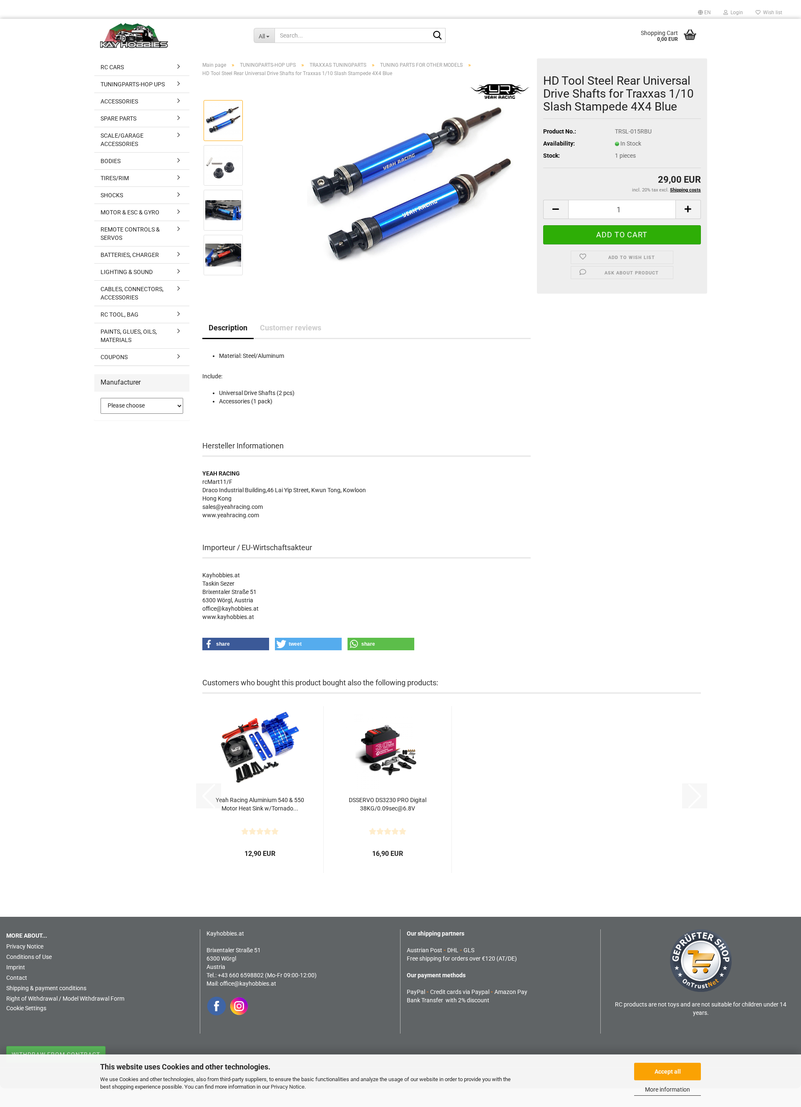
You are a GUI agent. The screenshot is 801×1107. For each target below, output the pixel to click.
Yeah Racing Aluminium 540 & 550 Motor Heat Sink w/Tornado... (260, 804)
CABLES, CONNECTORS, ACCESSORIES (132, 293)
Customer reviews (290, 327)
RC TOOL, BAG (120, 314)
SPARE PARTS (118, 118)
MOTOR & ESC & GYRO (130, 212)
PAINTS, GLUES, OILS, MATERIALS (129, 335)
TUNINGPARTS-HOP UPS (133, 84)
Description (228, 327)
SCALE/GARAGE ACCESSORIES (122, 139)
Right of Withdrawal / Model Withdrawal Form (65, 998)
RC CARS (112, 67)
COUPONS (114, 357)
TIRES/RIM (115, 178)
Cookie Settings (26, 1008)
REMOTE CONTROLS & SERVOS (130, 233)
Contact (16, 977)
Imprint (15, 967)
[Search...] (438, 35)
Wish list (771, 12)
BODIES (111, 161)
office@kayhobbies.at (248, 983)
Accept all (668, 1071)
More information (667, 1089)
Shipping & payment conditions (46, 988)
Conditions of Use (29, 957)
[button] (704, 12)
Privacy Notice (288, 1087)
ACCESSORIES (119, 101)
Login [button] (735, 12)
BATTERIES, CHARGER (130, 255)
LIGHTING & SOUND (127, 272)
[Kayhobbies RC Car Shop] (170, 35)
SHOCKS (112, 195)
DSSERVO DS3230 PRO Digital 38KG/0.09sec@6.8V (387, 804)
